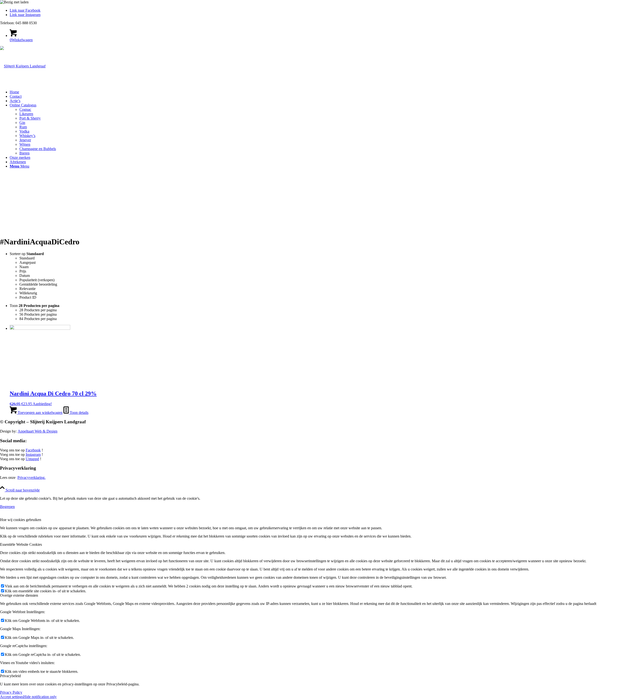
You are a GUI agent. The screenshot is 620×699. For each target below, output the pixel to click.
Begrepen (7, 507)
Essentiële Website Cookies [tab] (21, 544)
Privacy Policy (11, 692)
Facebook (33, 450)
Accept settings (11, 697)
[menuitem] (315, 92)
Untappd (32, 459)
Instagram (33, 454)
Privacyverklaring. (31, 477)
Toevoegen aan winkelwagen (39, 412)
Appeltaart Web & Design (37, 431)
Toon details (78, 412)
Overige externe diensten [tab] (19, 595)
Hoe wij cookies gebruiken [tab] (20, 520)
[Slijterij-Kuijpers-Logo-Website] (23, 66)
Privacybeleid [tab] (10, 676)
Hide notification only (40, 697)
